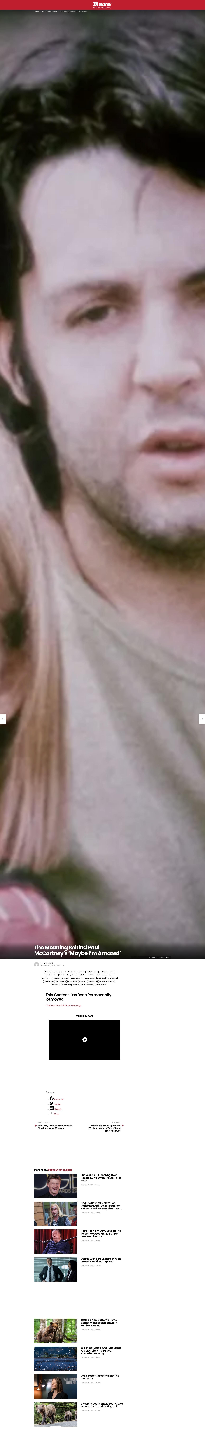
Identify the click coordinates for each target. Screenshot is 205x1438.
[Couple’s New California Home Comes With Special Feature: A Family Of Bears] (55, 1331)
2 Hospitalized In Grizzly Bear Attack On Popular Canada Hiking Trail (102, 1405)
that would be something (106, 981)
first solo (62, 975)
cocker (111, 972)
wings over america (87, 984)
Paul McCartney (112, 978)
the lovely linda (66, 984)
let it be (92, 975)
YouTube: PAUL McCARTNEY (159, 957)
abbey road (48, 972)
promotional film (49, 981)
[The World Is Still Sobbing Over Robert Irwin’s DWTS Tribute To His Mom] (55, 1186)
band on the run (70, 972)
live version (56, 978)
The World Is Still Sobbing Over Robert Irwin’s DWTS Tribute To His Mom (101, 1177)
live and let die (46, 978)
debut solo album (51, 975)
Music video (101, 978)
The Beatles (55, 984)
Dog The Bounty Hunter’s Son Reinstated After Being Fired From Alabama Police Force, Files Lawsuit (102, 1205)
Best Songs (103, 972)
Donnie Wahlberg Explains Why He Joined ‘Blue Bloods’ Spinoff (101, 1260)
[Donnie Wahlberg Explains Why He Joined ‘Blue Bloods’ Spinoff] (55, 1269)
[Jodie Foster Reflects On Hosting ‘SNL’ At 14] (55, 1386)
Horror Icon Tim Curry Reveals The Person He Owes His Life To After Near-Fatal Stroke (101, 1233)
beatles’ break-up (92, 972)
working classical (101, 984)
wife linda (76, 984)
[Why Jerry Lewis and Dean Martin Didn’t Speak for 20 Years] (3, 719)
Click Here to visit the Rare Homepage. (64, 1005)
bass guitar (81, 972)
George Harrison (72, 975)
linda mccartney (107, 975)
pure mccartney (61, 981)
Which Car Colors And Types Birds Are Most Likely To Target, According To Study (101, 1350)
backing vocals (58, 972)
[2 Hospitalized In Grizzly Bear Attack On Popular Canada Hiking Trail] (55, 1414)
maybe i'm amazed (76, 978)
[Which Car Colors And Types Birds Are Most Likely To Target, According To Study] (55, 1359)
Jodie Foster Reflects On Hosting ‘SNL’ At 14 (100, 1377)
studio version (92, 981)
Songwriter (82, 981)
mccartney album (90, 978)
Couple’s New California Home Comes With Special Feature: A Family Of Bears (99, 1322)
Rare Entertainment (60, 1170)
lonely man (65, 978)
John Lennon (84, 975)
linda (98, 975)
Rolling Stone (72, 981)
